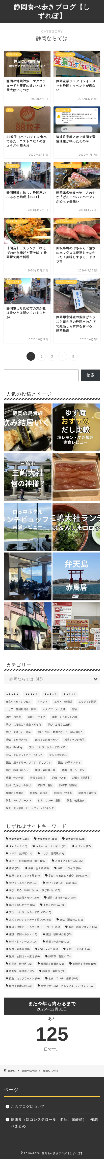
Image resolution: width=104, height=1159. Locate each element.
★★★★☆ (31, 694)
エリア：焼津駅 (63, 701)
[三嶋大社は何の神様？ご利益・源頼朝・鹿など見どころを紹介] (27, 477)
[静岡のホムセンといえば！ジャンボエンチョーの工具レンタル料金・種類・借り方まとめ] (76, 626)
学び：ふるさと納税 (59, 724)
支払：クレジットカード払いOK (24, 754)
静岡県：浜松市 (39, 793)
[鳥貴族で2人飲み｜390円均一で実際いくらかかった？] (27, 427)
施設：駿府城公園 (45, 770)
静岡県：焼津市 (63, 793)
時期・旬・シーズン (73, 770)
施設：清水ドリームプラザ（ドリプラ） (28, 762)
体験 (74, 709)
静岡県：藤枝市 (87, 793)
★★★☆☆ (50, 694)
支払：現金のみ (58, 754)
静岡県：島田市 (14, 793)
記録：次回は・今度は (18, 785)
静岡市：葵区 (45, 785)
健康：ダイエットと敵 (64, 716)
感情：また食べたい (46, 739)
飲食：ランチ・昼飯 (49, 800)
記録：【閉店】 (81, 777)
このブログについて (28, 1107)
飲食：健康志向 (76, 800)
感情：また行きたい (17, 739)
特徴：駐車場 (37, 777)
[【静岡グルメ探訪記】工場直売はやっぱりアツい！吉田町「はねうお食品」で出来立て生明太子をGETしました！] (76, 477)
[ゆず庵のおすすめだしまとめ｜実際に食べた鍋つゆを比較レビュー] (76, 427)
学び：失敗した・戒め (18, 732)
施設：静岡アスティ (69, 762)
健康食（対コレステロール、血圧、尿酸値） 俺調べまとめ (54, 1123)
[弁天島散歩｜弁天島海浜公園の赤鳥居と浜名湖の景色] (76, 577)
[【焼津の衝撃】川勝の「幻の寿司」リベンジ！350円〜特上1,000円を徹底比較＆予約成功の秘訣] (27, 626)
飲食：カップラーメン (18, 800)
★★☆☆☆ (69, 694)
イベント (43, 701)
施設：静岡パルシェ (17, 770)
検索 (91, 375)
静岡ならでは (50, 1071)
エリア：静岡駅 (87, 701)
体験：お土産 (13, 716)
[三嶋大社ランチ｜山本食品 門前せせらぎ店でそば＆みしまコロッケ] (76, 527)
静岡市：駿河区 (68, 785)
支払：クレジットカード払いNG (47, 747)
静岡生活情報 (29, 1071)
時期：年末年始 (14, 777)
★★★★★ (12, 694)
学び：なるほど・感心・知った (23, 724)
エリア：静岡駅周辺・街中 (21, 709)
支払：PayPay (14, 747)
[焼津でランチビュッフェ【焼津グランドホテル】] (27, 577)
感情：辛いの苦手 (74, 739)
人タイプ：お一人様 (54, 709)
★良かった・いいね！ (18, 701)
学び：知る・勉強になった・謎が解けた (60, 732)
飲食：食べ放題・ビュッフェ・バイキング (30, 808)
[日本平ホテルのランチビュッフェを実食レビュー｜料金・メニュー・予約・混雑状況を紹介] (27, 527)
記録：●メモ (59, 777)
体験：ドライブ (36, 716)
